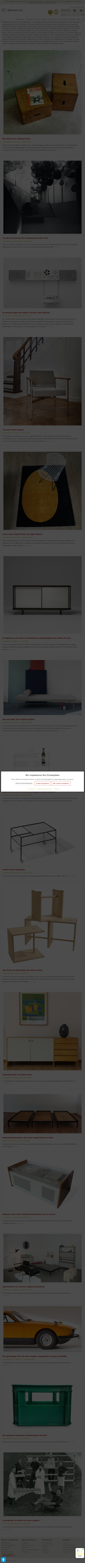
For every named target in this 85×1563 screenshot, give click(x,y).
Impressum (31, 789)
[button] (3, 1559)
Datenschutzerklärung (44, 789)
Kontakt (56, 789)
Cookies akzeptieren (42, 783)
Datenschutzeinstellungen (24, 783)
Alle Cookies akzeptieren (61, 783)
